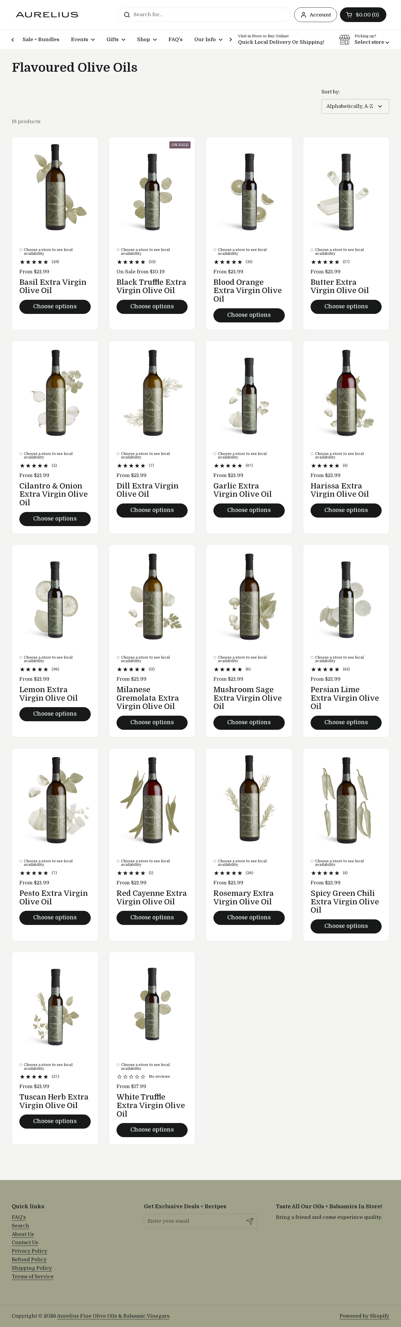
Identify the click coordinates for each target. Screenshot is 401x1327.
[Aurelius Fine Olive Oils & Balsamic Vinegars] (47, 15)
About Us (23, 1234)
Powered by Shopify (364, 1316)
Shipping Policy (32, 1268)
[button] (363, 14)
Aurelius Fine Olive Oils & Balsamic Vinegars (113, 1316)
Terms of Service (33, 1276)
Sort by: (330, 92)
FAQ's (19, 1217)
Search (20, 1226)
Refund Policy (29, 1259)
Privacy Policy (29, 1251)
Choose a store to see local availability (48, 252)
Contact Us (25, 1242)
